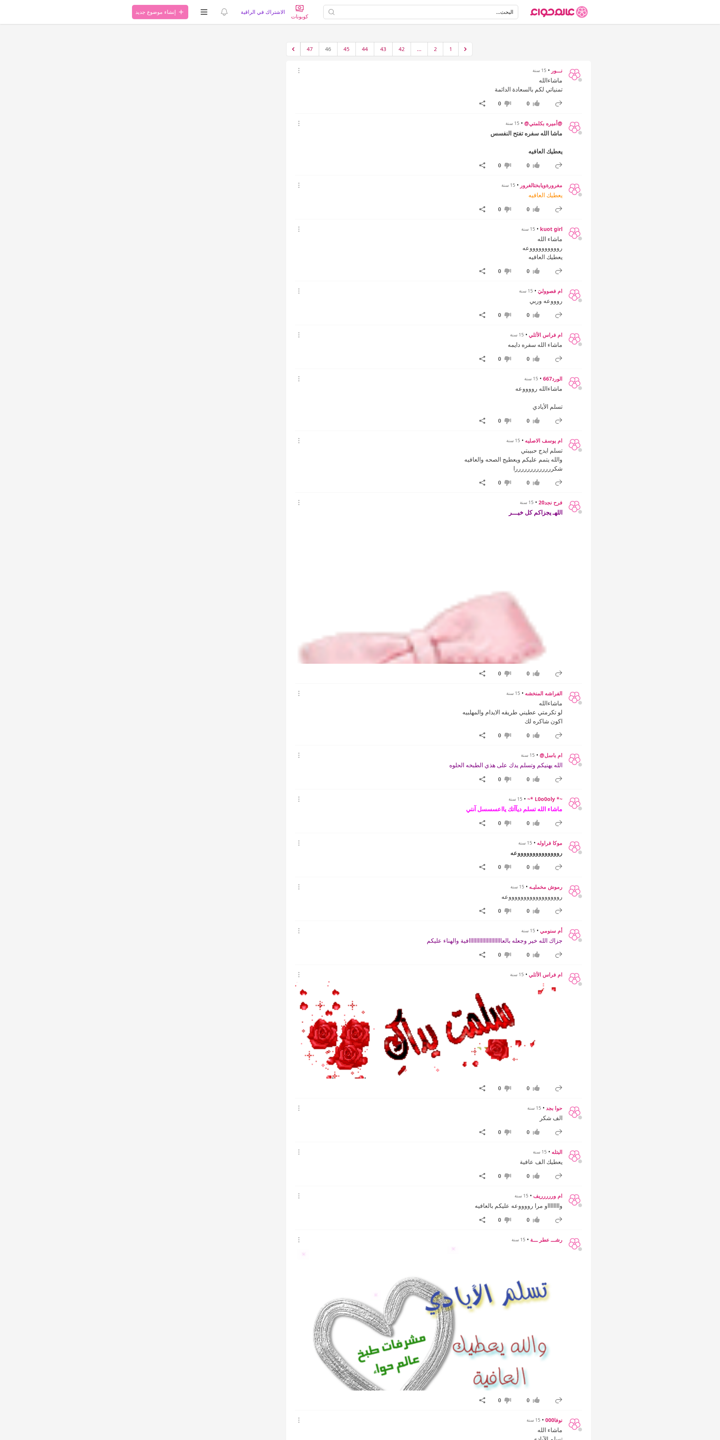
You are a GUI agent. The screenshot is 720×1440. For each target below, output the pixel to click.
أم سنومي (551, 930)
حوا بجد (554, 1108)
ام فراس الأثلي (545, 334)
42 (402, 48)
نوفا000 (553, 1420)
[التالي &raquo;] (293, 49)
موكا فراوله (549, 842)
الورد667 (552, 378)
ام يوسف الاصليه (543, 440)
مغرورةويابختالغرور (541, 185)
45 (347, 48)
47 (310, 48)
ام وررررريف (547, 1195)
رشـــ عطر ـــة (546, 1239)
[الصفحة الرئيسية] (559, 12)
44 (365, 48)
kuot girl (551, 228)
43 (383, 48)
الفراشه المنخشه (543, 693)
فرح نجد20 (550, 502)
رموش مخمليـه (545, 886)
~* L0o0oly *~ (544, 798)
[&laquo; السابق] (465, 49)
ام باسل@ (551, 755)
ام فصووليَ (550, 290)
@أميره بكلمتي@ (543, 123)
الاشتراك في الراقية (263, 11)
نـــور (556, 70)
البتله (557, 1151)
